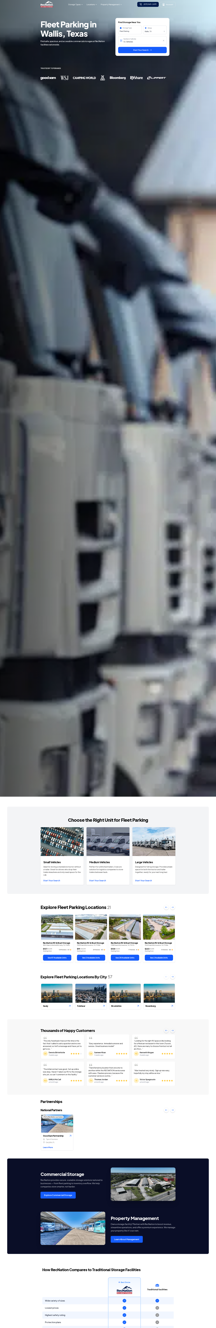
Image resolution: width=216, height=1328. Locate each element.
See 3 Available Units (91, 957)
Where (150, 28)
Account (169, 4)
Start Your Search (51, 880)
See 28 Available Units (125, 957)
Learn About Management (126, 1239)
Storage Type (127, 28)
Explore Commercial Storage (58, 1195)
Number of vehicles (130, 39)
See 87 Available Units (57, 957)
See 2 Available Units (159, 957)
